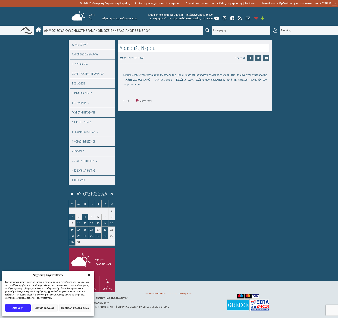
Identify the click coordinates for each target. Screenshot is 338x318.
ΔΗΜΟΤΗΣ (79, 31)
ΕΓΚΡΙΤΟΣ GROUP (105, 306)
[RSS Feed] (240, 18)
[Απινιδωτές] (256, 18)
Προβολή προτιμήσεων (75, 308)
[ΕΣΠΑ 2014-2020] (259, 305)
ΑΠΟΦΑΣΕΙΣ (78, 151)
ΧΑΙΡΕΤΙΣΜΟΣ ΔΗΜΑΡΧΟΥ (85, 54)
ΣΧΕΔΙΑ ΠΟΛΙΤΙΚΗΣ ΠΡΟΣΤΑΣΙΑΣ (88, 74)
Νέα (117, 31)
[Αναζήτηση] (207, 30)
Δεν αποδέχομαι (44, 308)
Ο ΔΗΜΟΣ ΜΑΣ (80, 45)
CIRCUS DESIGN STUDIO (156, 306)
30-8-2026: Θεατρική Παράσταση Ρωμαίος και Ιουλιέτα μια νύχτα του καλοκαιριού (114, 3)
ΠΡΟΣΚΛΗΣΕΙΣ (79, 103)
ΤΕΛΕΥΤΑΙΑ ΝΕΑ (80, 64)
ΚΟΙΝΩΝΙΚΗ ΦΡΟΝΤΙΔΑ (83, 132)
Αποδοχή (17, 308)
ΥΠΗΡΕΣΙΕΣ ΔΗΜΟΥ (81, 122)
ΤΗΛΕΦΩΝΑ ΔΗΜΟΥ (82, 93)
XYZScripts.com (186, 293)
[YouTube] (216, 18)
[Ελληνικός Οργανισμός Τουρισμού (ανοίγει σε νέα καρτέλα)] (238, 305)
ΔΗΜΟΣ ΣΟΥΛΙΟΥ (56, 31)
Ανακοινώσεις (100, 31)
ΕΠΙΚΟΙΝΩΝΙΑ (78, 180)
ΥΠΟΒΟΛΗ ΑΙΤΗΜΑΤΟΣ (83, 170)
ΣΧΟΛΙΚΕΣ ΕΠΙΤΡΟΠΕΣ (83, 161)
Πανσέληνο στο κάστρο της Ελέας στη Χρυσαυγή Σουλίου (205, 3)
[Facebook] (232, 18)
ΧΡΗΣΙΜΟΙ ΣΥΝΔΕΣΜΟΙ (83, 141)
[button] (89, 275)
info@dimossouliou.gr (169, 14)
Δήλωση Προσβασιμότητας (112, 298)
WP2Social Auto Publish (155, 293)
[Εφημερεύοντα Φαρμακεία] (265, 18)
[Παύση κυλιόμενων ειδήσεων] (334, 3)
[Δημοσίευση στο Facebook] (250, 58)
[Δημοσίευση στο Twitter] (258, 58)
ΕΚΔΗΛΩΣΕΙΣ (78, 83)
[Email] (266, 58)
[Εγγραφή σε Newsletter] (248, 18)
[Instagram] (224, 18)
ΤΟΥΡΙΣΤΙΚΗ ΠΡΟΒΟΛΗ (83, 112)
